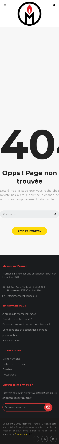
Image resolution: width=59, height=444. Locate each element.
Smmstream (21, 434)
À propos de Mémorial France (19, 313)
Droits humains (11, 358)
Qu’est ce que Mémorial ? (17, 319)
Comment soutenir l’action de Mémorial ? (26, 324)
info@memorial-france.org (22, 295)
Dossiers (7, 369)
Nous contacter (11, 340)
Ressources (9, 374)
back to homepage (29, 231)
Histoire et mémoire (14, 364)
